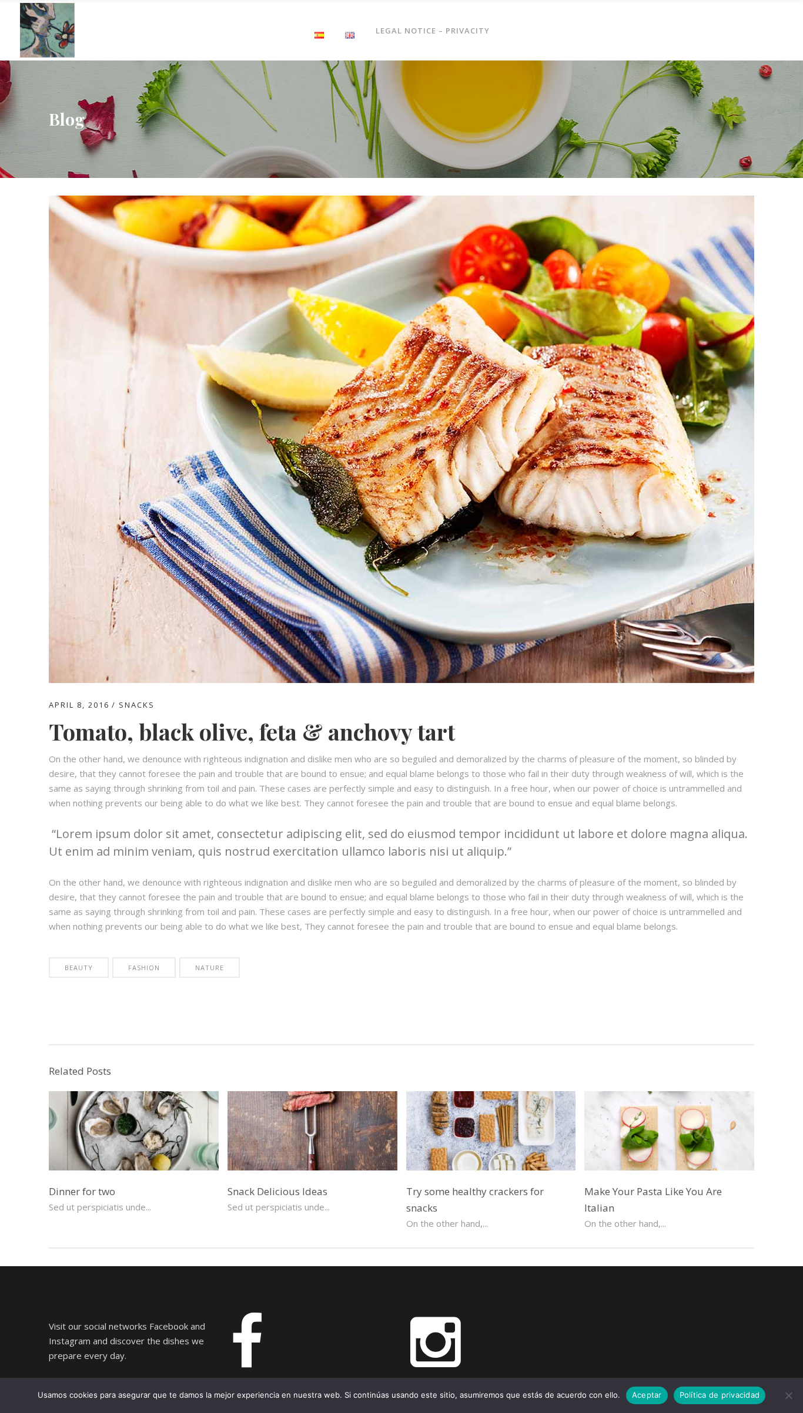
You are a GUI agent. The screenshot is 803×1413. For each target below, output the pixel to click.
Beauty (79, 967)
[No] (788, 1395)
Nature (209, 967)
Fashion (144, 967)
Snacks (137, 704)
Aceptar (647, 1394)
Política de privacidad (720, 1394)
